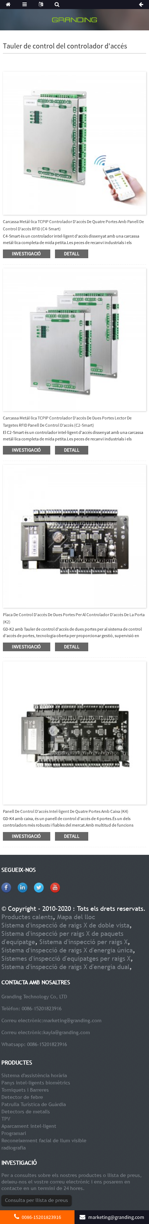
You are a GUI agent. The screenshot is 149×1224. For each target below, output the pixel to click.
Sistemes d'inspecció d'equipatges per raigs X (66, 958)
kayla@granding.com (66, 1032)
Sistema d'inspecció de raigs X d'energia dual (65, 967)
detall (71, 254)
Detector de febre (22, 1097)
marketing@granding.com (72, 1020)
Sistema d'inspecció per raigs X (83, 942)
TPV (5, 1119)
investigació (26, 254)
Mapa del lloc (76, 917)
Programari (13, 1133)
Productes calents (27, 917)
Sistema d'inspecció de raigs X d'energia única (67, 950)
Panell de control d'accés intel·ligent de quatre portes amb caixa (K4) (65, 811)
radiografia (13, 1147)
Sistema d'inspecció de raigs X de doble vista (65, 925)
